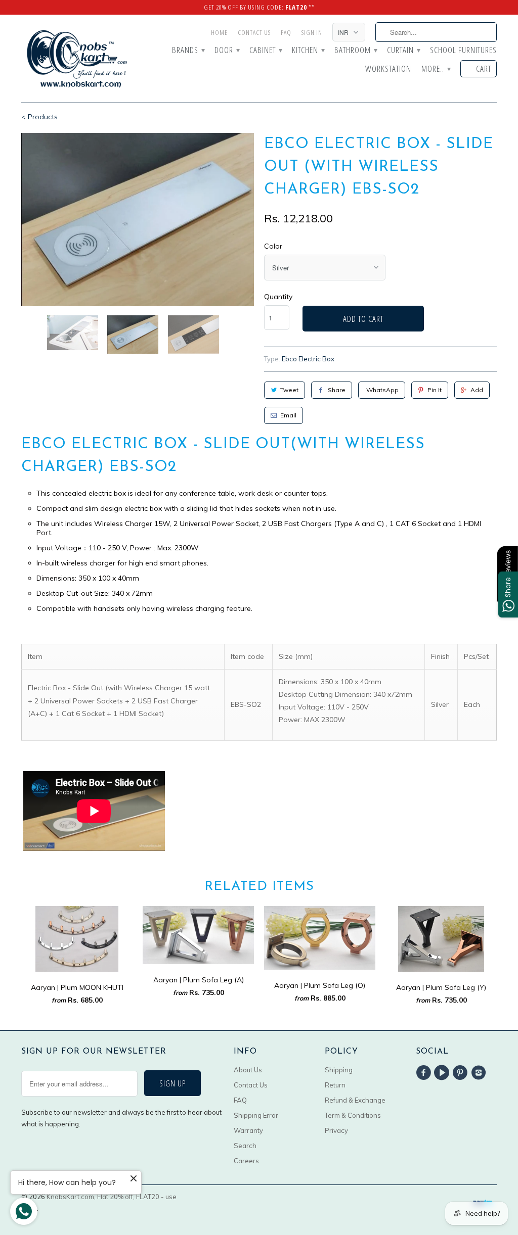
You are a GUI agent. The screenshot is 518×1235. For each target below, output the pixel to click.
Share (337, 390)
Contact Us (254, 32)
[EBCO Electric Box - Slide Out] (137, 219)
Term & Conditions (353, 1115)
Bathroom (355, 50)
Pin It (434, 390)
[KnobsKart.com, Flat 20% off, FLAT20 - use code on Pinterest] (462, 1072)
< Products (39, 116)
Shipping (339, 1070)
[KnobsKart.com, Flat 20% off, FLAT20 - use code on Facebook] (425, 1072)
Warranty (248, 1130)
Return (335, 1085)
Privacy (336, 1130)
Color (273, 246)
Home (219, 32)
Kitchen (308, 50)
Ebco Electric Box (308, 359)
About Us (248, 1070)
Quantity (278, 296)
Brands (188, 50)
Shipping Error (256, 1115)
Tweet (289, 390)
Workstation (388, 69)
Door (226, 50)
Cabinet (265, 50)
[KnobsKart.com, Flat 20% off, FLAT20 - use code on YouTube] (443, 1072)
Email (288, 415)
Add (476, 390)
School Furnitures (463, 50)
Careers (246, 1161)
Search (245, 1146)
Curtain (403, 50)
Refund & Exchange (355, 1100)
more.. (435, 69)
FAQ (286, 32)
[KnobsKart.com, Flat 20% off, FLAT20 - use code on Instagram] (480, 1072)
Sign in (311, 32)
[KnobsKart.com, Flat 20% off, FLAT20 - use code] (77, 58)
